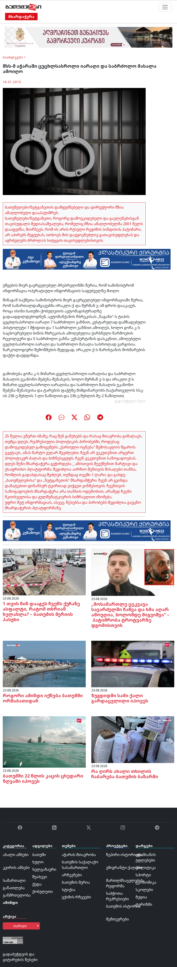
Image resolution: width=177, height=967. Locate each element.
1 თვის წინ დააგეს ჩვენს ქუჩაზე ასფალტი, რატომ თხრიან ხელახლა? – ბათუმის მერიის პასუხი (41, 611)
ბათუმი (39, 854)
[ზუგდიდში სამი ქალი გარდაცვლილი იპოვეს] (132, 663)
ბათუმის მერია (76, 882)
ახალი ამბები (16, 854)
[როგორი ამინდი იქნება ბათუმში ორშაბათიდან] (44, 663)
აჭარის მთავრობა (79, 854)
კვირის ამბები (16, 867)
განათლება (14, 887)
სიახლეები (13, 57)
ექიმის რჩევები (76, 897)
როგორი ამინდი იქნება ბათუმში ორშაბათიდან (43, 698)
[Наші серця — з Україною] (23, 7)
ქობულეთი (42, 891)
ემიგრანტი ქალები (124, 867)
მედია (141, 897)
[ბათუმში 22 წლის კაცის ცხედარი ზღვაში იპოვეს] (44, 741)
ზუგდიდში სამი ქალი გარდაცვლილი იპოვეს (119, 698)
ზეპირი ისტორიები (124, 854)
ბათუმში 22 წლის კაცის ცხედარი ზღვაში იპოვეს (43, 778)
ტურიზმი (144, 904)
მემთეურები (117, 919)
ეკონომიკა (146, 882)
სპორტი (143, 874)
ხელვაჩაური (44, 869)
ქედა (37, 884)
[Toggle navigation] (165, 7)
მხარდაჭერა (21, 16)
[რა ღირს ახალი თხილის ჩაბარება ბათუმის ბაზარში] (132, 739)
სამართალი (14, 880)
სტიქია (68, 889)
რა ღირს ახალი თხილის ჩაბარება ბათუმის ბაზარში (124, 774)
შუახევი (39, 876)
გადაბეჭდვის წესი (130, 401)
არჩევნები (72, 874)
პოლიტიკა (146, 867)
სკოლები (144, 889)
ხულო (38, 862)
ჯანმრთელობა (17, 895)
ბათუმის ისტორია (123, 906)
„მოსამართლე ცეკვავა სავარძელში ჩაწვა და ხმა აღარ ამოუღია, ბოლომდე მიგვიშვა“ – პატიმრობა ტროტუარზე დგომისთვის (130, 614)
